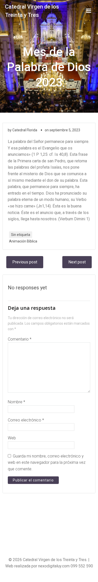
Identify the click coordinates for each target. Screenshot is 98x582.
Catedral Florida (24, 130)
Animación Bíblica (23, 241)
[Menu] (88, 11)
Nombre (16, 402)
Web (12, 438)
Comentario (19, 339)
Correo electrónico (26, 420)
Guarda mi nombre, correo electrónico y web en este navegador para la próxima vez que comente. (46, 462)
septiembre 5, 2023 (65, 130)
